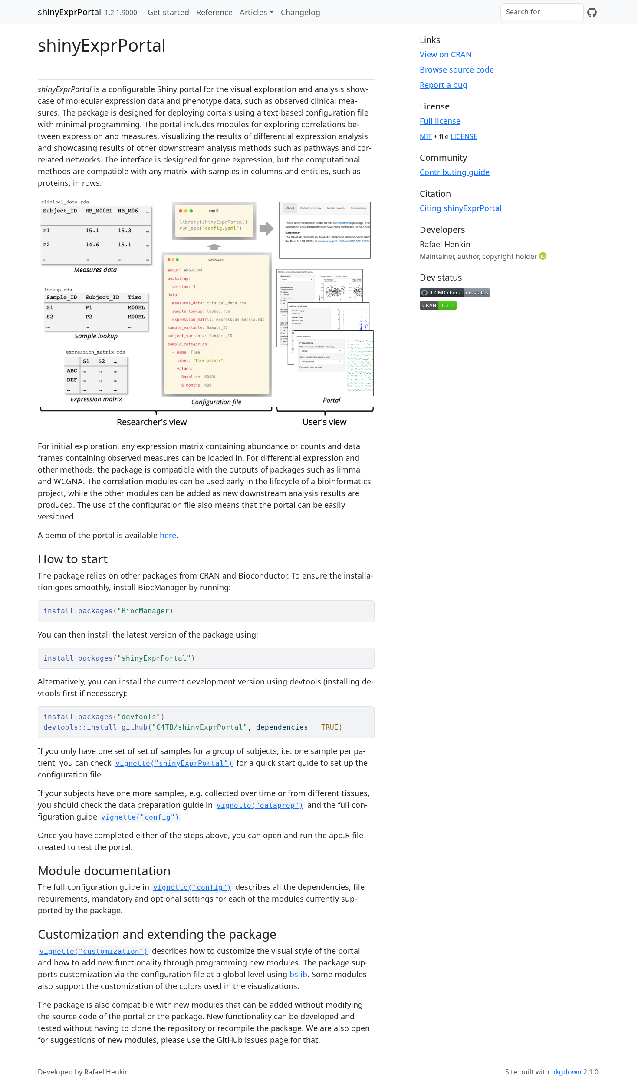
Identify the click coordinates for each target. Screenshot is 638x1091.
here (168, 535)
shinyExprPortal (69, 12)
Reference (214, 12)
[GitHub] (592, 12)
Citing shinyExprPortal (461, 208)
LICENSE (464, 136)
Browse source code (457, 69)
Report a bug (443, 84)
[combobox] (542, 11)
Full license (440, 121)
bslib (298, 974)
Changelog (300, 12)
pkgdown (566, 1072)
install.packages (78, 658)
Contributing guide (455, 172)
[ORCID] (544, 256)
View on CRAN (446, 54)
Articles (253, 12)
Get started (168, 12)
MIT (426, 136)
